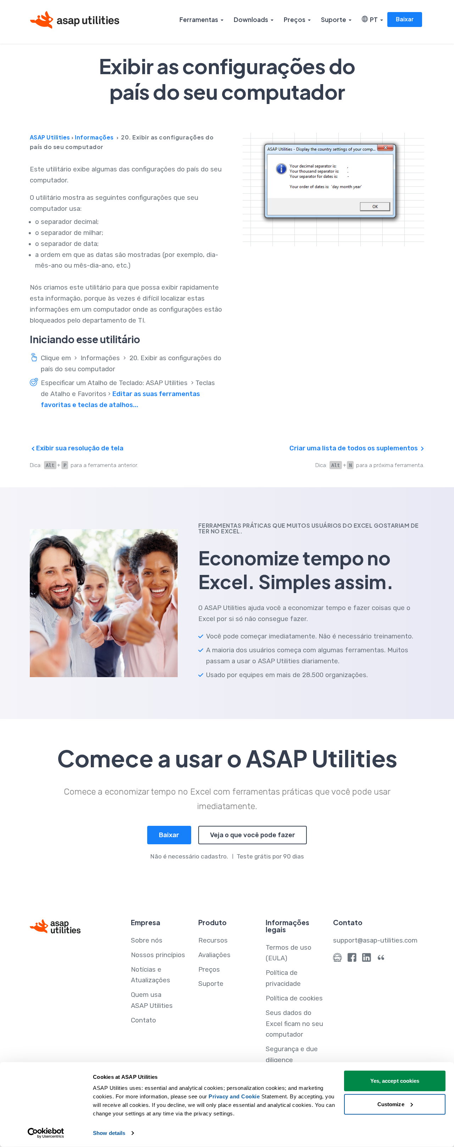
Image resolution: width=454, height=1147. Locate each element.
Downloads (251, 19)
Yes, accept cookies (395, 1081)
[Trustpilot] (381, 959)
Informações (94, 137)
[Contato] (337, 959)
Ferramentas (198, 19)
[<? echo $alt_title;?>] (333, 189)
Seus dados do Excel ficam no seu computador (294, 1024)
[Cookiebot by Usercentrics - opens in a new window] (46, 1133)
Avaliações (214, 955)
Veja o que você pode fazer (252, 835)
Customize (390, 1104)
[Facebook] (352, 959)
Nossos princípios (158, 955)
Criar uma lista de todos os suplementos (354, 448)
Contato (143, 1020)
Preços (294, 19)
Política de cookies (294, 998)
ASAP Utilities (50, 137)
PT (373, 19)
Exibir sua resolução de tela (79, 448)
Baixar (405, 19)
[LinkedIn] (366, 959)
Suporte (333, 19)
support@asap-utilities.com (375, 940)
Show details (109, 1133)
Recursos (213, 940)
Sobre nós (146, 940)
